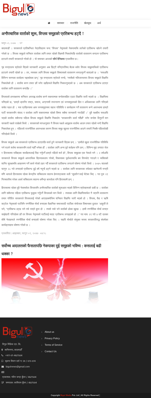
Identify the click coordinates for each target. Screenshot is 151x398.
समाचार (60, 23)
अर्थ (99, 23)
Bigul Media (66, 395)
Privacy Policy (52, 339)
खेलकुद (87, 23)
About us (49, 332)
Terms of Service (53, 345)
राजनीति (74, 23)
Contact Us (50, 352)
